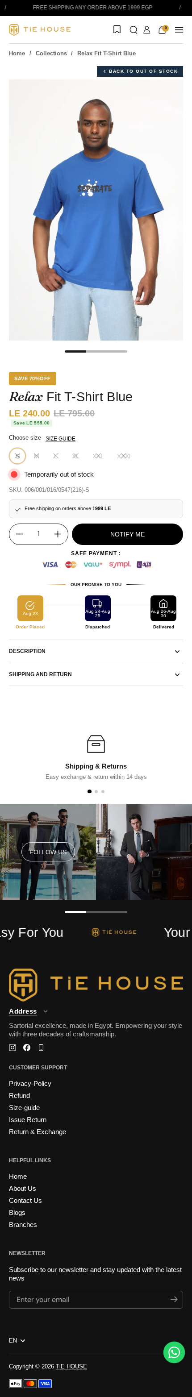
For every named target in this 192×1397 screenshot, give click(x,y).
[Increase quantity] (61, 534)
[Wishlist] (116, 30)
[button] (133, 30)
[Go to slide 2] (96, 791)
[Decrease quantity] (16, 534)
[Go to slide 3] (102, 791)
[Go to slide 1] (89, 792)
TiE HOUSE (71, 1366)
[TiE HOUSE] (40, 30)
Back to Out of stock (143, 71)
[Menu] (179, 30)
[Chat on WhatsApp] (174, 1352)
